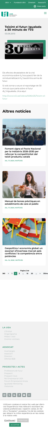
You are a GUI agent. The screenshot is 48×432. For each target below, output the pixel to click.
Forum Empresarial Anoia (16, 381)
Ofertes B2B (9, 359)
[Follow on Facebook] (19, 395)
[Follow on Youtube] (24, 395)
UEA (7, 2)
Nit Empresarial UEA (13, 378)
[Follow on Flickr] (29, 395)
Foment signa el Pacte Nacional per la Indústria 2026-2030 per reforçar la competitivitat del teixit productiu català (23, 152)
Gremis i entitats (11, 339)
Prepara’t (8, 373)
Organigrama (10, 334)
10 (27, 273)
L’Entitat (8, 331)
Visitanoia (8, 386)
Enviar (40, 311)
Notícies (19, 161)
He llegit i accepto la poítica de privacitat (20, 307)
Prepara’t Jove (10, 376)
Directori (31, 2)
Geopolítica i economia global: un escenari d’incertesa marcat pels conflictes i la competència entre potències (24, 252)
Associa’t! (42, 2)
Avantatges (9, 351)
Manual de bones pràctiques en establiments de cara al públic (22, 202)
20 (32, 273)
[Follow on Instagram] (4, 395)
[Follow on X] (9, 395)
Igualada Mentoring (13, 383)
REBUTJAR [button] (23, 420)
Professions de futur (13, 371)
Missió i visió (9, 336)
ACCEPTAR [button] (15, 425)
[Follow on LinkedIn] (14, 395)
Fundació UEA (20, 2)
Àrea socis (41, 6)
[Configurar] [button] (9, 420)
